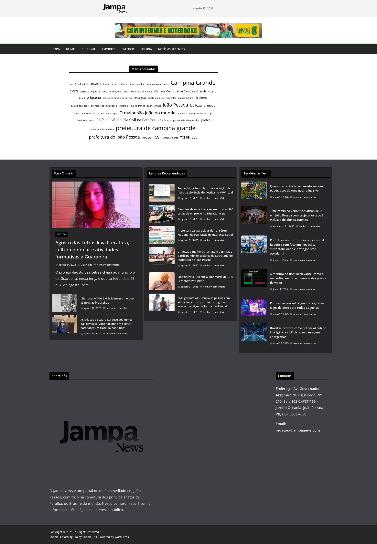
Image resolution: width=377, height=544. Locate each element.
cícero (212, 91)
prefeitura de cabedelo (102, 129)
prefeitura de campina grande (155, 128)
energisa (140, 97)
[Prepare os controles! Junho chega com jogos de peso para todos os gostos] (254, 309)
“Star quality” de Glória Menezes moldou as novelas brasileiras (107, 300)
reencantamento (169, 137)
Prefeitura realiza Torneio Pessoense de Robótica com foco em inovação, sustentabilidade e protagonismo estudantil (298, 246)
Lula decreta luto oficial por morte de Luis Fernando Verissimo (205, 279)
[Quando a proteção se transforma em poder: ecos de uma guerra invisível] (254, 193)
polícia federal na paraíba (186, 120)
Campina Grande (193, 83)
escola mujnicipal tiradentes (162, 98)
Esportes (108, 49)
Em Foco (128, 49)
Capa (56, 49)
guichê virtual (154, 105)
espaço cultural (186, 98)
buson (106, 84)
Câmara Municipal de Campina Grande (180, 91)
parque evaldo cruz (198, 113)
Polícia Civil (105, 119)
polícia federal (164, 120)
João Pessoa (175, 105)
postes (205, 120)
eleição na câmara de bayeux (117, 98)
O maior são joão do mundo (147, 113)
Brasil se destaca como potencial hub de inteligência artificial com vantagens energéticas (298, 332)
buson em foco (119, 84)
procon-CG (150, 137)
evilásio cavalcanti (80, 105)
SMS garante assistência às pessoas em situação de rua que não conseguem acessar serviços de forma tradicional (204, 302)
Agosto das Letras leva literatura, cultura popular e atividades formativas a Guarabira (92, 249)
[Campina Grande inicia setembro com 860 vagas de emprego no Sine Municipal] (162, 214)
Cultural (89, 49)
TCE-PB (185, 137)
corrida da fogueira (90, 91)
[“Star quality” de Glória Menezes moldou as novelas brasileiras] (64, 303)
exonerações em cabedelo (104, 105)
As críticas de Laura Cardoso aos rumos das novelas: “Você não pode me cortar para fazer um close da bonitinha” (106, 324)
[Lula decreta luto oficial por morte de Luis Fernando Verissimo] (162, 281)
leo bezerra (197, 105)
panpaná (182, 113)
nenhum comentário (108, 264)
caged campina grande (157, 84)
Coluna (146, 49)
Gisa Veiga (86, 264)
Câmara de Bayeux (111, 91)
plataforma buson (85, 120)
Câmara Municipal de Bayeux (137, 91)
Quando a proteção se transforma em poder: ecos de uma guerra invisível (296, 188)
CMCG (74, 91)
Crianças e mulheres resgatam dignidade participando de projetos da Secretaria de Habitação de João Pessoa (205, 256)
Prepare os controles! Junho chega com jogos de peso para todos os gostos (297, 305)
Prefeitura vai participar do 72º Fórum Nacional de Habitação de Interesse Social (205, 232)
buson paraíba (136, 84)
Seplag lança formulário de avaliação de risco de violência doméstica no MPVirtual (205, 190)
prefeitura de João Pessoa (114, 137)
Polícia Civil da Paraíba (136, 119)
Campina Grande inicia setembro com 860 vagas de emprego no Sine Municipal (205, 211)
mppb (211, 105)
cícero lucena (90, 97)
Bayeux (96, 84)
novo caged (111, 113)
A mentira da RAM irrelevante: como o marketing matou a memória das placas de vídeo (298, 278)
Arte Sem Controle (79, 84)
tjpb (194, 137)
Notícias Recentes (171, 49)
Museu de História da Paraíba (88, 113)
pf (211, 113)
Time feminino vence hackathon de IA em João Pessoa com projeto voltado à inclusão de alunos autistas (297, 215)
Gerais (70, 49)
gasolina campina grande (132, 105)
